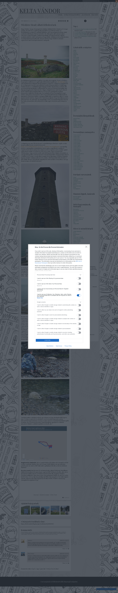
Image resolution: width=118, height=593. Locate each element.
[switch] (79, 278)
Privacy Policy (68, 346)
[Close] (86, 247)
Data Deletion (49, 346)
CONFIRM (47, 340)
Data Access (59, 346)
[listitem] (59, 275)
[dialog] (59, 296)
